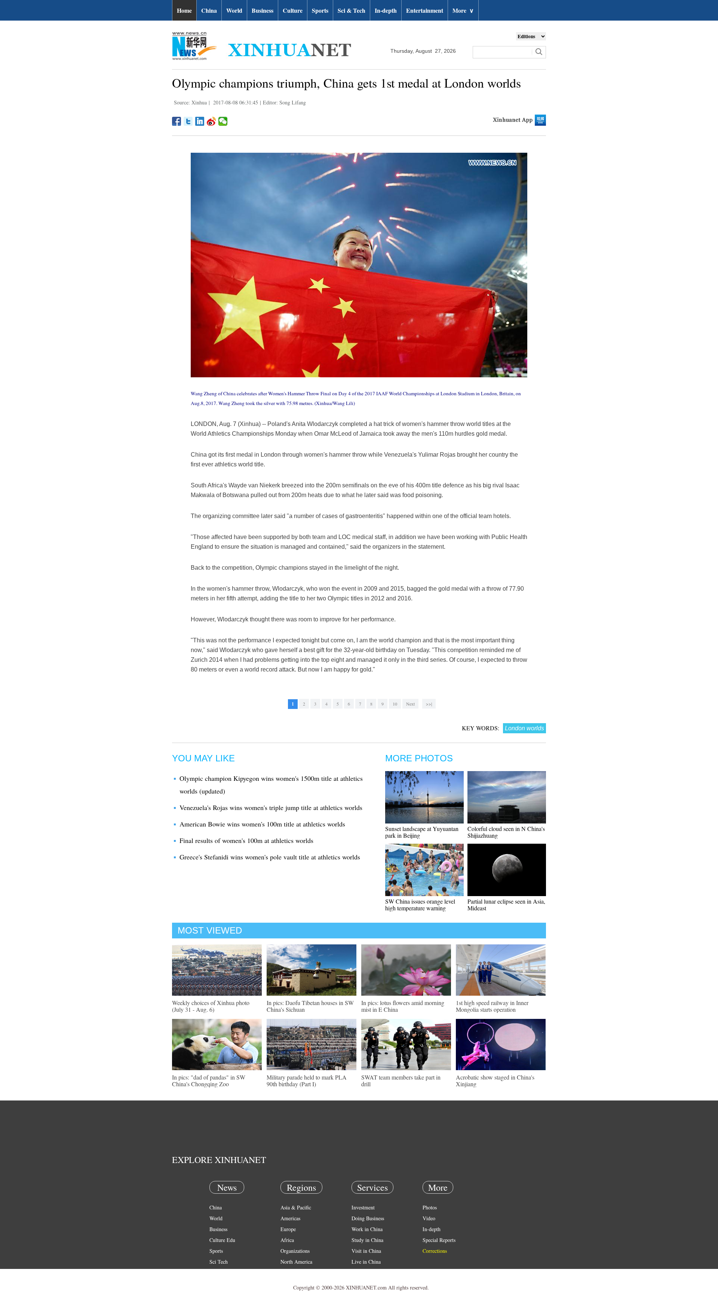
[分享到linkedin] (200, 121)
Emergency (363, 1272)
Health (216, 1272)
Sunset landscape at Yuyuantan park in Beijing (421, 832)
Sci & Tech (351, 10)
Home (184, 10)
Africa (287, 1239)
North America (296, 1261)
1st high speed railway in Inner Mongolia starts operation (492, 1006)
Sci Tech (218, 1261)
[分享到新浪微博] (211, 121)
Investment (363, 1207)
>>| (429, 704)
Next (410, 704)
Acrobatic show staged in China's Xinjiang (495, 1080)
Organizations (295, 1250)
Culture (293, 10)
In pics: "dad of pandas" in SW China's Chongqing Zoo (208, 1080)
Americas (290, 1218)
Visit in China (366, 1250)
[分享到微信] (223, 121)
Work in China (367, 1229)
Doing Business (368, 1218)
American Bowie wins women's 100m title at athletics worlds (262, 823)
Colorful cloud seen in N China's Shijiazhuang (506, 832)
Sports (320, 10)
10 (395, 704)
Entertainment (424, 10)
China (209, 10)
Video (429, 1218)
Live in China (366, 1261)
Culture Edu (222, 1239)
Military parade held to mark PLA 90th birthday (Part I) (307, 1080)
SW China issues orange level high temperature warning (420, 904)
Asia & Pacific (295, 1207)
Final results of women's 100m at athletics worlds (246, 840)
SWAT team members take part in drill (401, 1080)
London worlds (524, 728)
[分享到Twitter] (188, 121)
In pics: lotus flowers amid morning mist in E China (402, 1006)
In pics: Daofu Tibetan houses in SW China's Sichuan (310, 1006)
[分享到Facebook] (176, 121)
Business (262, 10)
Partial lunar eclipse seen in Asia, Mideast (506, 904)
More (463, 10)
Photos (430, 1207)
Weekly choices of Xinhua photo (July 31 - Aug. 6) (210, 1006)
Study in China (367, 1239)
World (234, 10)
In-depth (386, 10)
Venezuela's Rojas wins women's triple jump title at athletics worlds (271, 807)
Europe (288, 1229)
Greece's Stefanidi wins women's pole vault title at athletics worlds (270, 856)
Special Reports (439, 1239)
